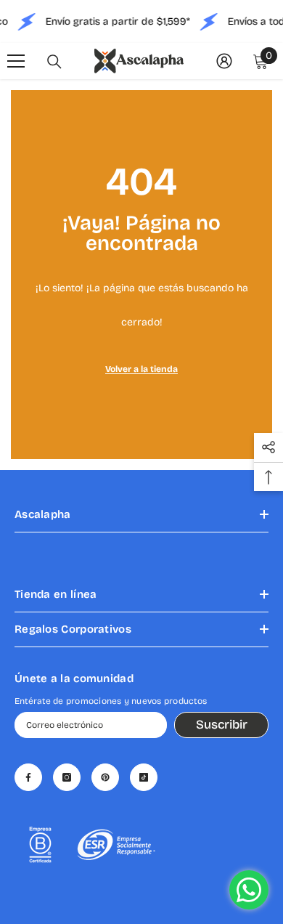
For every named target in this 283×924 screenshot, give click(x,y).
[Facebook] (28, 777)
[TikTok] (143, 777)
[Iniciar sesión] (224, 61)
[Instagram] (67, 777)
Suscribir (221, 724)
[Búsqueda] (54, 61)
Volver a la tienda (141, 369)
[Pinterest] (105, 777)
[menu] (16, 61)
